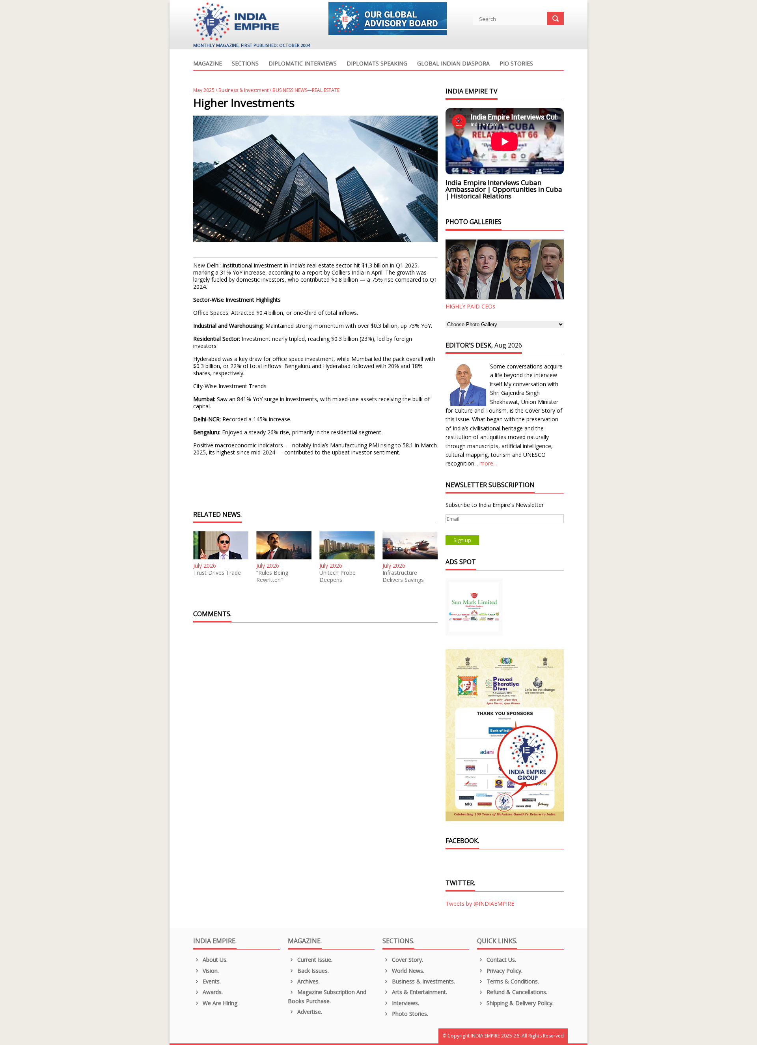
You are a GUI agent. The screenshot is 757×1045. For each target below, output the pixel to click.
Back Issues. (312, 970)
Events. (211, 981)
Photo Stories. (409, 1013)
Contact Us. (500, 959)
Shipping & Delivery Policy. (519, 1003)
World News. (407, 970)
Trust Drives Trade (217, 572)
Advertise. (309, 1011)
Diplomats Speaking (377, 64)
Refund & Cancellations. (516, 992)
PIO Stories (516, 64)
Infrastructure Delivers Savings (403, 576)
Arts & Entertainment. (418, 992)
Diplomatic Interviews (302, 64)
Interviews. (404, 1003)
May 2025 (203, 90)
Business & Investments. (422, 981)
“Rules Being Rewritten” (272, 576)
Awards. (212, 992)
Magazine (207, 64)
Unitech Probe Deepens (337, 576)
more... (488, 463)
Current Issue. (314, 959)
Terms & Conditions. (512, 981)
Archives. (308, 981)
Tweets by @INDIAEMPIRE (480, 903)
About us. (214, 959)
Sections (245, 64)
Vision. (210, 970)
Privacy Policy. (503, 970)
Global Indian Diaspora (453, 64)
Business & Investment (243, 90)
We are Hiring (219, 1003)
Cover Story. (406, 959)
